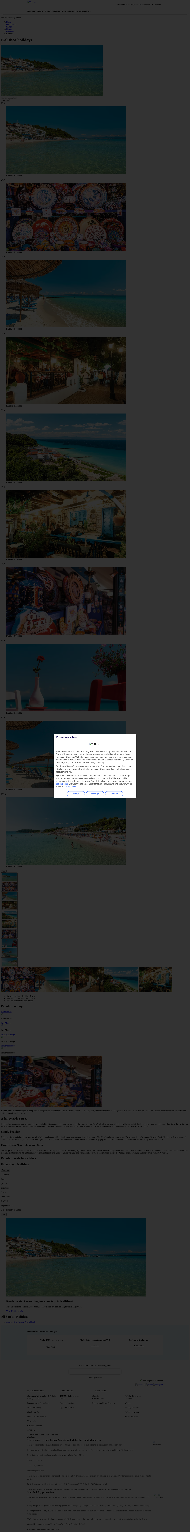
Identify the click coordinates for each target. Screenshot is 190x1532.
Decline (114, 794)
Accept (75, 794)
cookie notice (62, 784)
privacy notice (70, 787)
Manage (95, 794)
